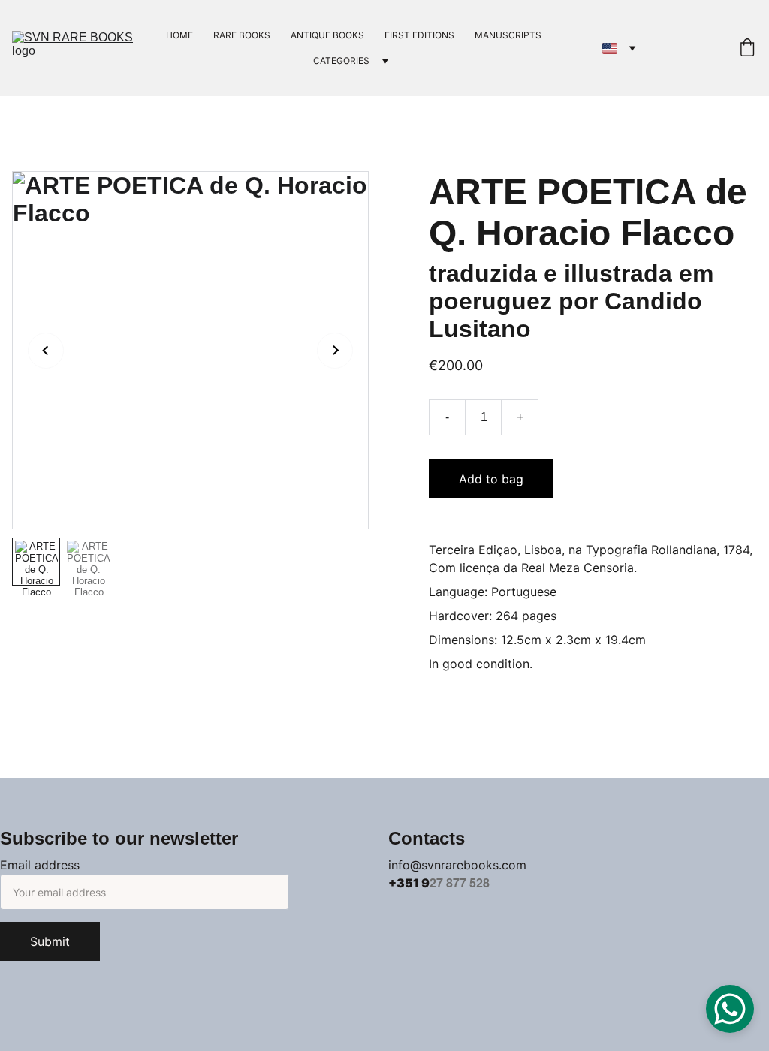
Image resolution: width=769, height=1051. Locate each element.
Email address (40, 864)
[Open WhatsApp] (730, 1009)
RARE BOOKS (241, 35)
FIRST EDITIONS (419, 35)
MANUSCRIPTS (508, 35)
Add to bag (491, 478)
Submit (50, 941)
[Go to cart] (747, 48)
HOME (179, 35)
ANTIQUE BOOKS (327, 35)
